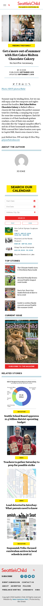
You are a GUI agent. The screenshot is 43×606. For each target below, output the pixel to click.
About (5, 586)
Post (12, 223)
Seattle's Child (19, 597)
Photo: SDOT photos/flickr (13, 88)
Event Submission (11, 582)
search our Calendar (21, 188)
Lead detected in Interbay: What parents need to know (21, 506)
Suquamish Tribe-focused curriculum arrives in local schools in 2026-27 (21, 551)
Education (21, 412)
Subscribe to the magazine (21, 366)
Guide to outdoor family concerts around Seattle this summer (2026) (26, 305)
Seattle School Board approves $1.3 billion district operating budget (21, 419)
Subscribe (7, 576)
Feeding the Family (21, 46)
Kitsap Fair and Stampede (24, 247)
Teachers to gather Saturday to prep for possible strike (21, 463)
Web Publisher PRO (20, 599)
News (21, 458)
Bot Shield (21, 602)
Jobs (37, 590)
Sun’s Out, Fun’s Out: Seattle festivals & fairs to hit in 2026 (27, 292)
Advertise (16, 586)
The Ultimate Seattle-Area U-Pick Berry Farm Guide (27, 268)
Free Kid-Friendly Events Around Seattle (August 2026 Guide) (27, 279)
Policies (27, 586)
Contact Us (28, 582)
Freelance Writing (11, 590)
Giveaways (28, 590)
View (30, 223)
